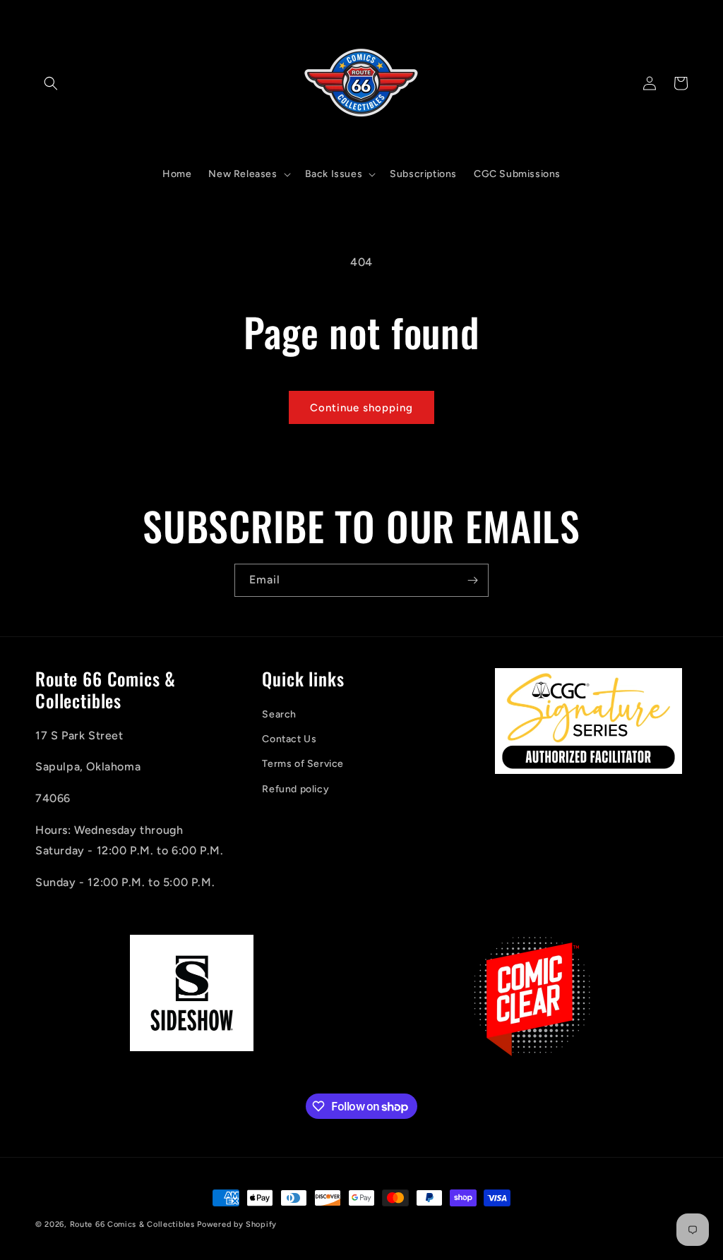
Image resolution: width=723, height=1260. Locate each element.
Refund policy (295, 789)
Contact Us (289, 739)
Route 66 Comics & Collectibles (132, 1224)
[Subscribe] (472, 580)
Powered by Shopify (237, 1224)
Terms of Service (303, 764)
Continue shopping (361, 407)
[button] (50, 83)
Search (279, 714)
